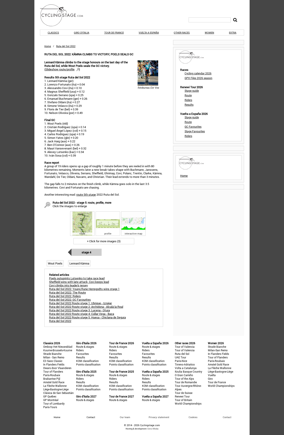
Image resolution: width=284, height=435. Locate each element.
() (62, 69)
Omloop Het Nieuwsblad (57, 346)
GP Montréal (50, 400)
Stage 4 (86, 252)
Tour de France (114, 32)
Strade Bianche (52, 354)
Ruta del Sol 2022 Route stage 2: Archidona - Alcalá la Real (86, 307)
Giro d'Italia (81, 32)
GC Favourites (193, 126)
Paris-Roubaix (51, 375)
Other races (182, 32)
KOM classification (87, 361)
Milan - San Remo (53, 357)
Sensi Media (152, 428)
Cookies (193, 417)
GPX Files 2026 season (198, 78)
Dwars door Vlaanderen (57, 368)
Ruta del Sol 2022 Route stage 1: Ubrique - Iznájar (80, 303)
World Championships (188, 403)
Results (189, 104)
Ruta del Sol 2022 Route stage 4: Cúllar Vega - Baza (81, 314)
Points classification (88, 364)
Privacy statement (159, 417)
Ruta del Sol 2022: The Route (67, 292)
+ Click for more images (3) (103, 241)
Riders (188, 100)
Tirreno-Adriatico (185, 364)
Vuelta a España (149, 32)
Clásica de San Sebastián (58, 393)
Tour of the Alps (184, 378)
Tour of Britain (183, 400)
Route (188, 95)
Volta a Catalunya (186, 368)
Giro (210, 378)
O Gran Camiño (184, 375)
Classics (53, 32)
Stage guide (192, 90)
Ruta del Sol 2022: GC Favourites (70, 300)
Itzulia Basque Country (188, 371)
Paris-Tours (50, 407)
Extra (232, 32)
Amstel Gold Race (53, 382)
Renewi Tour (182, 396)
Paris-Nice (181, 361)
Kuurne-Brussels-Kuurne (57, 350)
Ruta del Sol (182, 354)
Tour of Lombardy (54, 403)
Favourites (82, 354)
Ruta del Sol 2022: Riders (65, 296)
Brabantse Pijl (51, 378)
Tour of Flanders (53, 371)
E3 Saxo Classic (52, 361)
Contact (227, 417)
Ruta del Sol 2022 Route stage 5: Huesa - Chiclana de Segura (87, 317)
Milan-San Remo (218, 350)
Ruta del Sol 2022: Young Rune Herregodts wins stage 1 (84, 289)
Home (47, 46)
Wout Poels (55, 263)
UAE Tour (180, 357)
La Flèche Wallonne (55, 385)
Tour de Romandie (186, 382)
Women (209, 32)
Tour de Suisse (183, 393)
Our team (125, 417)
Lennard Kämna (79, 263)
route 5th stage (86, 195)
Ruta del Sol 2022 (60, 321)
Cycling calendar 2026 (198, 73)
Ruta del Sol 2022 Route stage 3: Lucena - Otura (79, 310)
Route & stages (85, 346)
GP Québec (49, 396)
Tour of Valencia (185, 346)
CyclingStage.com (64, 15)
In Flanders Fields (53, 364)
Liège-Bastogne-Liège (56, 389)
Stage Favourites (195, 131)
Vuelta (212, 375)
